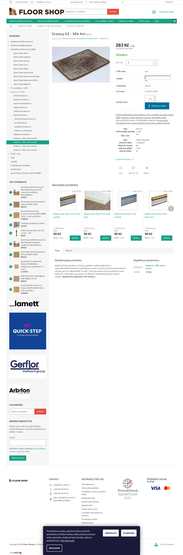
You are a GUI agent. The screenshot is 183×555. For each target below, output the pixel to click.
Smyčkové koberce (22, 126)
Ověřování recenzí (90, 509)
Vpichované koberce (22, 103)
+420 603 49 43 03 (60, 489)
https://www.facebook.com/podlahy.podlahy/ (64, 499)
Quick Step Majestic (22, 84)
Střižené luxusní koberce (25, 119)
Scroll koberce (20, 122)
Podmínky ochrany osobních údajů (94, 493)
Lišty (13, 157)
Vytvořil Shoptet (167, 544)
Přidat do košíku (159, 106)
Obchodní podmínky (98, 2)
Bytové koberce (21, 115)
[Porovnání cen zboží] (15, 552)
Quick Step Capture (22, 57)
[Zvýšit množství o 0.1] (155, 97)
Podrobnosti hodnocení (87, 38)
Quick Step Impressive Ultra (26, 80)
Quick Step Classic (22, 61)
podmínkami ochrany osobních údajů (27, 450)
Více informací (67, 540)
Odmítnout (111, 533)
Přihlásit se (18, 458)
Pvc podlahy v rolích (19, 88)
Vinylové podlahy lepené (21, 45)
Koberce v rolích (18, 92)
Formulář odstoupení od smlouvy (92, 514)
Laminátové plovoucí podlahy (23, 49)
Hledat (113, 11)
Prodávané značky (90, 519)
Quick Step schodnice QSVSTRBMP (26, 173)
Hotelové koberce (21, 99)
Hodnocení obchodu (90, 501)
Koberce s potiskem (23, 130)
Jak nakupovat (76, 2)
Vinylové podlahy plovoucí (22, 41)
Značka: (104, 38)
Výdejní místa (87, 522)
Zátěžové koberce (22, 111)
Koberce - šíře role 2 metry (25, 150)
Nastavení (54, 548)
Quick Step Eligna (21, 68)
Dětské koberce (21, 95)
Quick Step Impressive (23, 72)
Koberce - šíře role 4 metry (25, 142)
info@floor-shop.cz (61, 484)
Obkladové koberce (22, 134)
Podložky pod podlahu (20, 165)
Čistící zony (16, 153)
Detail (75, 238)
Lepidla (14, 161)
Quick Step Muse (21, 53)
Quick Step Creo (21, 64)
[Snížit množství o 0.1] (155, 100)
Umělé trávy (16, 169)
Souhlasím (128, 533)
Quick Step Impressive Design (27, 76)
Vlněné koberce (20, 107)
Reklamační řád (88, 498)
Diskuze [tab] (69, 250)
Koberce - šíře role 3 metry (25, 146)
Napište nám (87, 505)
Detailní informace (123, 159)
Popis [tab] (57, 250)
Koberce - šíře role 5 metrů (25, 138)
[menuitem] (20, 21)
